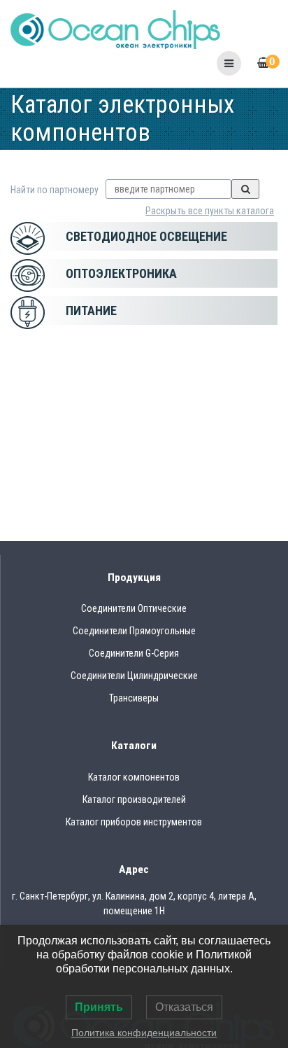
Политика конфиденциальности (144, 1032)
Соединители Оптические (134, 608)
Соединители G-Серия (134, 653)
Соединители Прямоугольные (134, 630)
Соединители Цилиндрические (134, 675)
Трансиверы (134, 698)
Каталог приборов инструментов (134, 821)
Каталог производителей (134, 799)
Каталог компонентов (134, 777)
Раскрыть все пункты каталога (209, 210)
